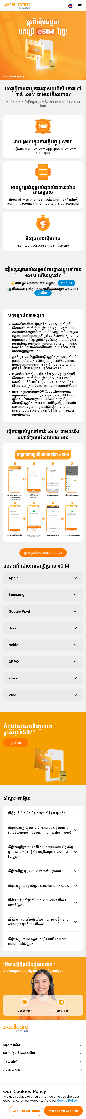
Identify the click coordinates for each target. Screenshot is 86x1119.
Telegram (61, 1010)
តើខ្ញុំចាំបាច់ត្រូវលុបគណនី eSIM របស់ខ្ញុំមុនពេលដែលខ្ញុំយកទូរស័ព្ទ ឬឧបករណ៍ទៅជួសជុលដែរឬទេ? (39, 830)
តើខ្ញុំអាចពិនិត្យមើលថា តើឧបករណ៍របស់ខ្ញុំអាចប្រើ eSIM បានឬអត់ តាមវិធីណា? (38, 921)
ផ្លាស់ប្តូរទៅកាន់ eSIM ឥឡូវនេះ (43, 553)
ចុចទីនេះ (66, 283)
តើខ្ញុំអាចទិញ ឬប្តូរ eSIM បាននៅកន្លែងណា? (35, 871)
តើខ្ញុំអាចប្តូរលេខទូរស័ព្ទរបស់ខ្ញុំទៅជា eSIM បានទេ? (39, 886)
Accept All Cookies (63, 1111)
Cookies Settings (26, 1111)
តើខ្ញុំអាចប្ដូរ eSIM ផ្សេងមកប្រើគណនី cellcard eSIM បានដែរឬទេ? (37, 941)
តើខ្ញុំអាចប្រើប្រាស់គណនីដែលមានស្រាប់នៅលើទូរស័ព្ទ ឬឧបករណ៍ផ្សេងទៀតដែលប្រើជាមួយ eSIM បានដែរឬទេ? (40, 852)
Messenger (24, 1010)
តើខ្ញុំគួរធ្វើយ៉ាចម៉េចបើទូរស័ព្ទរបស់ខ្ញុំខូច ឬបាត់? (36, 813)
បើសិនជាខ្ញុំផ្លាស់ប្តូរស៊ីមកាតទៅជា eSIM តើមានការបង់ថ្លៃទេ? (37, 902)
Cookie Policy (67, 1100)
